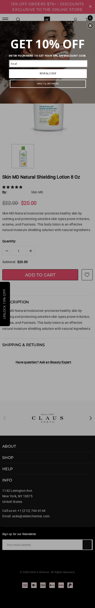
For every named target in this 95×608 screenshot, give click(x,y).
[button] (90, 25)
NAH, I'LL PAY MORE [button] (48, 83)
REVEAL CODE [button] (48, 73)
